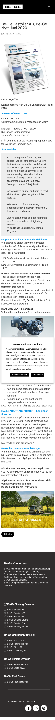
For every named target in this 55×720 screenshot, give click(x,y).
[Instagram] (44, 708)
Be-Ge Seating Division (20, 604)
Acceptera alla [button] (37, 375)
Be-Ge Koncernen (15, 563)
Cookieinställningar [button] (19, 375)
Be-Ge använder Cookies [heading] (27, 344)
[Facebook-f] (28, 708)
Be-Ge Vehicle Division (17, 658)
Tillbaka (8, 534)
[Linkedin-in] (36, 708)
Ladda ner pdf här (9, 99)
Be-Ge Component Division (19, 634)
